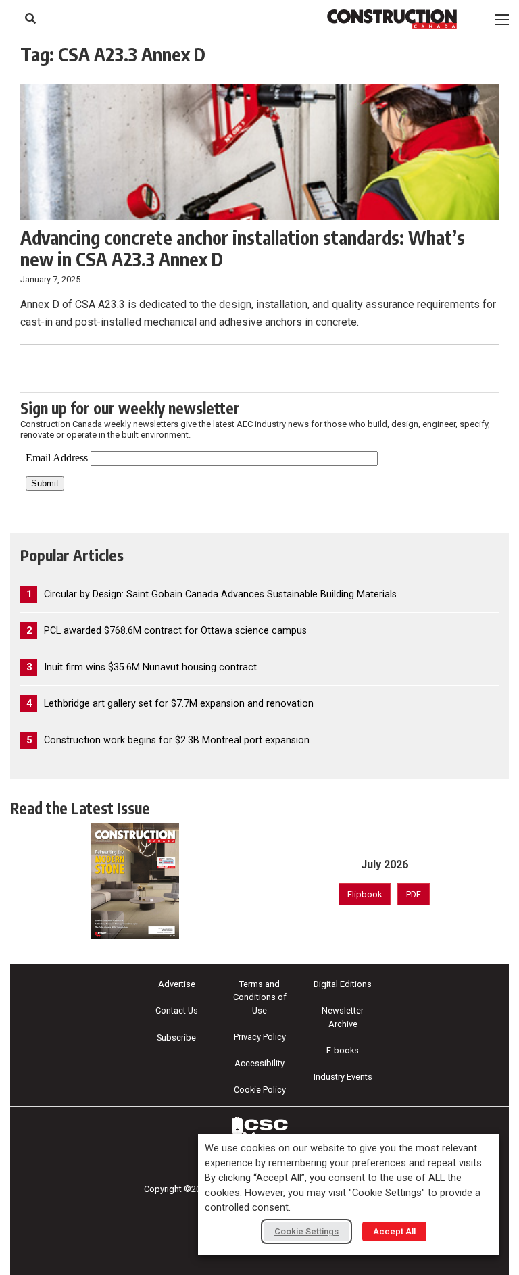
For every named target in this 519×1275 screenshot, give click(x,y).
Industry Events (343, 1077)
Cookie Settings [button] (306, 1231)
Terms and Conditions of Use (260, 997)
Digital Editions (343, 984)
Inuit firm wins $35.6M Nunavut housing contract (150, 667)
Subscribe (176, 1037)
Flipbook (364, 894)
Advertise (176, 984)
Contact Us (176, 1010)
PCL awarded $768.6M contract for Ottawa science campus (175, 630)
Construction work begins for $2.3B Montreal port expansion (177, 740)
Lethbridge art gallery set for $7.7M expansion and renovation (179, 703)
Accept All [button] (394, 1231)
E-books (342, 1050)
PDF (413, 894)
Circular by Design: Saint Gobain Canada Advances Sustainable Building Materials (220, 594)
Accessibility (259, 1063)
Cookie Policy (260, 1089)
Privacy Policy (260, 1037)
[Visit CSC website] (259, 1130)
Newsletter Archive (343, 1016)
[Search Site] (30, 18)
